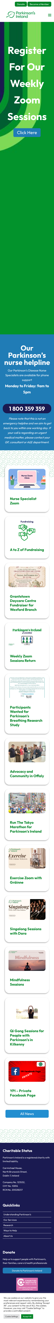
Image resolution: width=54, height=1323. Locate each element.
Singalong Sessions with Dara (25, 931)
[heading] (21, 15)
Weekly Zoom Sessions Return (23, 658)
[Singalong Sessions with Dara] (27, 909)
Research (8, 1225)
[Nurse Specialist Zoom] (27, 479)
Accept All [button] (27, 1316)
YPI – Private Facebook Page (23, 1093)
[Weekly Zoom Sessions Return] (27, 636)
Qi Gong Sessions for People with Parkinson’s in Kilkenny (27, 1037)
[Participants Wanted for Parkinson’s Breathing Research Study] (27, 687)
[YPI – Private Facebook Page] (27, 1071)
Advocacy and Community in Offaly (27, 773)
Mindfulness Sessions (20, 982)
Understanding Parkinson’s (17, 1214)
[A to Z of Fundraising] (27, 530)
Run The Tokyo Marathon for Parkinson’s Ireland (26, 827)
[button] (49, 15)
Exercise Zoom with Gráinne (26, 880)
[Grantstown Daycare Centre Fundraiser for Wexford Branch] (27, 576)
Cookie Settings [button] (11, 1316)
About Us (8, 1235)
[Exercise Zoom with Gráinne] (27, 858)
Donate (21, 4)
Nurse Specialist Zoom (23, 500)
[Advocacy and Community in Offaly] (27, 752)
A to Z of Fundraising (27, 549)
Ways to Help (10, 1230)
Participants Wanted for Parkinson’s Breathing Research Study (26, 716)
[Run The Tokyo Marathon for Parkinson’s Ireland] (27, 803)
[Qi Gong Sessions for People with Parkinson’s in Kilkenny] (27, 1011)
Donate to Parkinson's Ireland (27, 1270)
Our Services (10, 1219)
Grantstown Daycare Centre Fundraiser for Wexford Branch (23, 603)
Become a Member (39, 4)
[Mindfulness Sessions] (27, 960)
